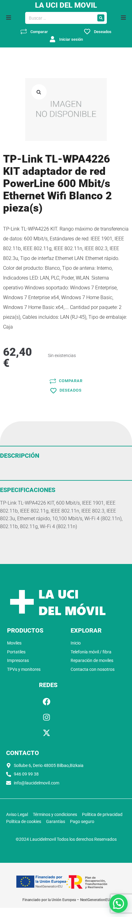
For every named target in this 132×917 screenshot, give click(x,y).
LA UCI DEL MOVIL (66, 5)
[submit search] (100, 17)
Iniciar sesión (71, 39)
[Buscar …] (60, 18)
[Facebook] (46, 701)
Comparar (39, 31)
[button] (8, 17)
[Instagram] (46, 717)
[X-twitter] (46, 733)
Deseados (102, 31)
